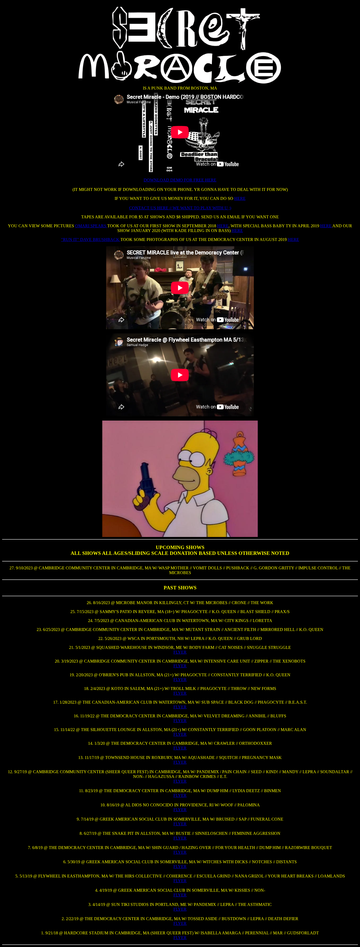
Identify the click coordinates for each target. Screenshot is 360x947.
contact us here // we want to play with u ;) (180, 208)
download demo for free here (180, 180)
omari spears (91, 226)
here (240, 198)
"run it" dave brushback (90, 239)
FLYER (180, 652)
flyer (180, 666)
